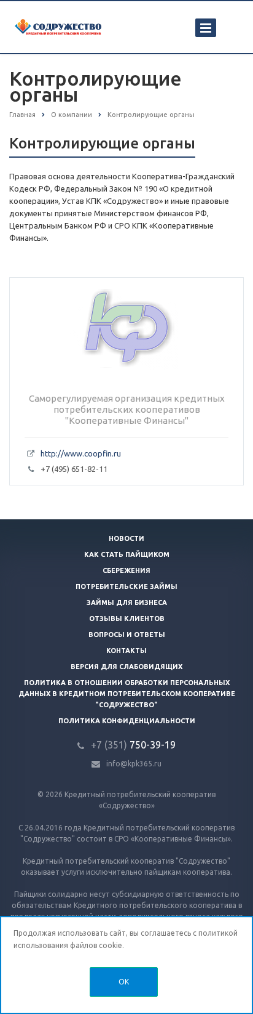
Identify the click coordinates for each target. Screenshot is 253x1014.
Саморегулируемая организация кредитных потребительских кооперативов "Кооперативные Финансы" (127, 409)
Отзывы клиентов (127, 618)
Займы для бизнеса (127, 602)
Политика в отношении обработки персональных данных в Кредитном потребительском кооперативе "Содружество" (126, 693)
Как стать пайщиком (126, 554)
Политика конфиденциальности (126, 720)
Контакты (126, 650)
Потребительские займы (126, 586)
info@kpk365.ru (134, 764)
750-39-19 (133, 744)
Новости (126, 538)
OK (124, 982)
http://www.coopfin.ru (81, 453)
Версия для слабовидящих (126, 666)
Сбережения (126, 570)
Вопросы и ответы (126, 634)
